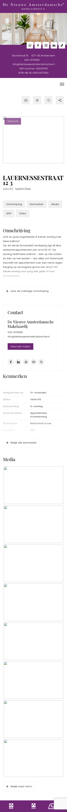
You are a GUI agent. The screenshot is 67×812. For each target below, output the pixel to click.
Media (55, 204)
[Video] (48, 100)
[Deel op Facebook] (11, 362)
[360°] (37, 100)
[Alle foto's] (26, 100)
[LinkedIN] (54, 45)
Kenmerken (37, 204)
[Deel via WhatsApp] (26, 362)
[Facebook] (38, 45)
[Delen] (60, 100)
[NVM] (33, 806)
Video (22, 213)
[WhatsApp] (30, 45)
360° (8, 213)
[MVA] (11, 806)
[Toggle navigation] (62, 84)
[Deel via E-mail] (34, 362)
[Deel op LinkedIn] (18, 362)
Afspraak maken (20, 346)
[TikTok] (62, 45)
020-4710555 (32, 59)
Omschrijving (14, 204)
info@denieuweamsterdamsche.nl (34, 64)
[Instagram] (46, 45)
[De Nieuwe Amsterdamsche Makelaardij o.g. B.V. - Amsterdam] (33, 6)
